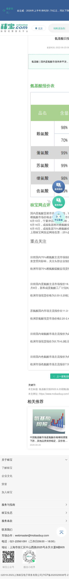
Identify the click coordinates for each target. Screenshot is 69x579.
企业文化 (7, 476)
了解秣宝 (7, 468)
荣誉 (4, 484)
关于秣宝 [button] (7, 460)
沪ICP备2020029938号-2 (55, 574)
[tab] (34, 460)
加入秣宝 (7, 492)
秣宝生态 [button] (7, 513)
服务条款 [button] (7, 521)
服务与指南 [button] (8, 504)
